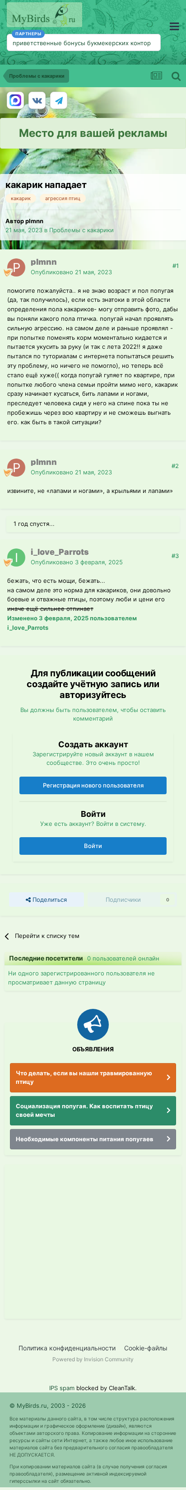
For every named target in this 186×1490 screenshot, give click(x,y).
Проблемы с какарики (81, 230)
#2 (175, 465)
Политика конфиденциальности (67, 1348)
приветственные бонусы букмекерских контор (82, 43)
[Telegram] (58, 100)
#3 (175, 555)
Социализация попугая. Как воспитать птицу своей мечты (84, 1110)
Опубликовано (71, 272)
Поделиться (49, 899)
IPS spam (61, 1388)
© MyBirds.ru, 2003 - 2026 (47, 1405)
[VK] (37, 100)
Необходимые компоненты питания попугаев (84, 1139)
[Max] (15, 100)
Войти (93, 845)
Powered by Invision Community (93, 1359)
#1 (175, 265)
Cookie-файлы (145, 1348)
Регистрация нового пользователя (93, 785)
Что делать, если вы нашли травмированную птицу (84, 1077)
